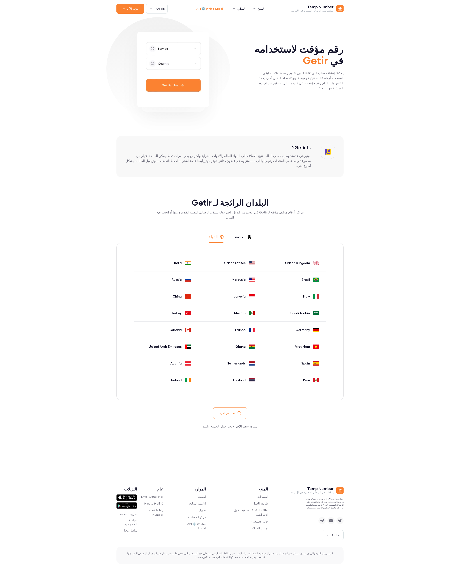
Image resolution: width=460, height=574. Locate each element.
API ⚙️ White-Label (209, 8)
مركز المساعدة (197, 517)
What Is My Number (155, 512)
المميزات (262, 496)
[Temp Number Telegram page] (322, 520)
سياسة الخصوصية (131, 522)
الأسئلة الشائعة (197, 503)
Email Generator (152, 496)
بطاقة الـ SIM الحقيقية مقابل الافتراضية (251, 512)
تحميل (202, 510)
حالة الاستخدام (259, 521)
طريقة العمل (260, 503)
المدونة (201, 496)
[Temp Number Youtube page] (331, 520)
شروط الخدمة (128, 514)
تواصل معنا (130, 530)
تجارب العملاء (260, 528)
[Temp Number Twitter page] (340, 520)
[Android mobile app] (126, 505)
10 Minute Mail (153, 503)
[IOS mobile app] (126, 497)
